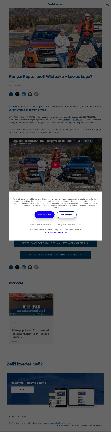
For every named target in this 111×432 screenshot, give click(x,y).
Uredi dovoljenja (66, 215)
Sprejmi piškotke (44, 215)
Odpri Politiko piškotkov (55, 232)
